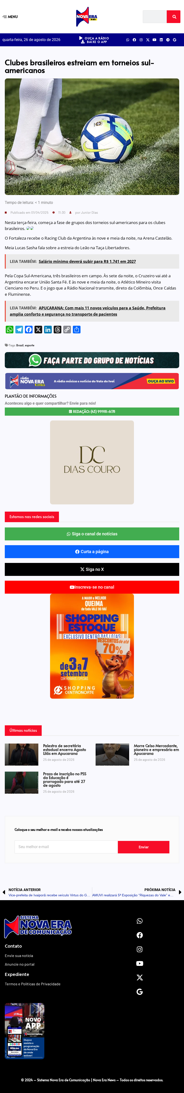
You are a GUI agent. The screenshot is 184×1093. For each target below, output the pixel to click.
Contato (13, 945)
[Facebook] (134, 39)
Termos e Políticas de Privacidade (33, 983)
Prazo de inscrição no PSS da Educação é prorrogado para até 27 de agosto (64, 779)
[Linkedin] (161, 39)
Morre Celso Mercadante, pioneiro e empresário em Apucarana (156, 749)
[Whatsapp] (127, 39)
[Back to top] (92, 1070)
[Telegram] (168, 39)
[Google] (174, 39)
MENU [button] (13, 16)
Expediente (17, 974)
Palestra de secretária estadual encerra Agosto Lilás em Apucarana (64, 749)
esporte (29, 345)
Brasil (19, 345)
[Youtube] (154, 39)
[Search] (173, 16)
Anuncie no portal (19, 964)
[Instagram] (141, 39)
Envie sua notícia (19, 955)
